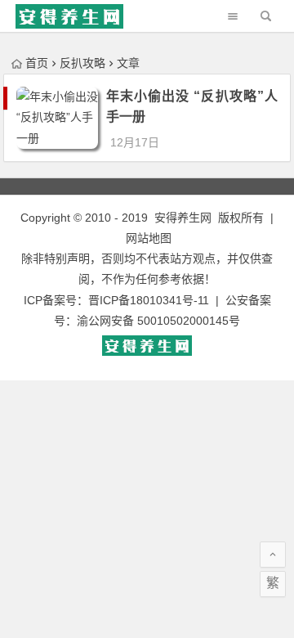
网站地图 (149, 238)
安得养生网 (183, 217)
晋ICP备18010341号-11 (148, 300)
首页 (36, 63)
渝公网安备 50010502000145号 (158, 320)
